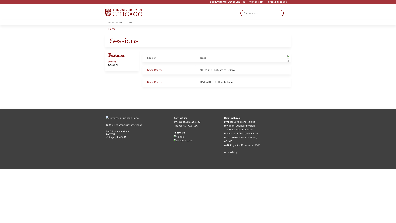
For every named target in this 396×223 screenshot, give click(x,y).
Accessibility (230, 152)
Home (112, 29)
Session (151, 58)
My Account (115, 22)
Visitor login (256, 2)
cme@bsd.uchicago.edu (187, 121)
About (132, 22)
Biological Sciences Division (239, 125)
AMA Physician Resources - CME (242, 145)
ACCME (228, 141)
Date (203, 58)
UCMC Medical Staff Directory (240, 137)
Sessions (113, 64)
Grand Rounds (154, 70)
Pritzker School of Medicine (239, 121)
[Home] (123, 12)
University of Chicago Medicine (241, 133)
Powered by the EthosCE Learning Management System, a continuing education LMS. (280, 164)
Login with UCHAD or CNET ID (227, 2)
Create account (277, 2)
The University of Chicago (128, 125)
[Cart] (290, 3)
